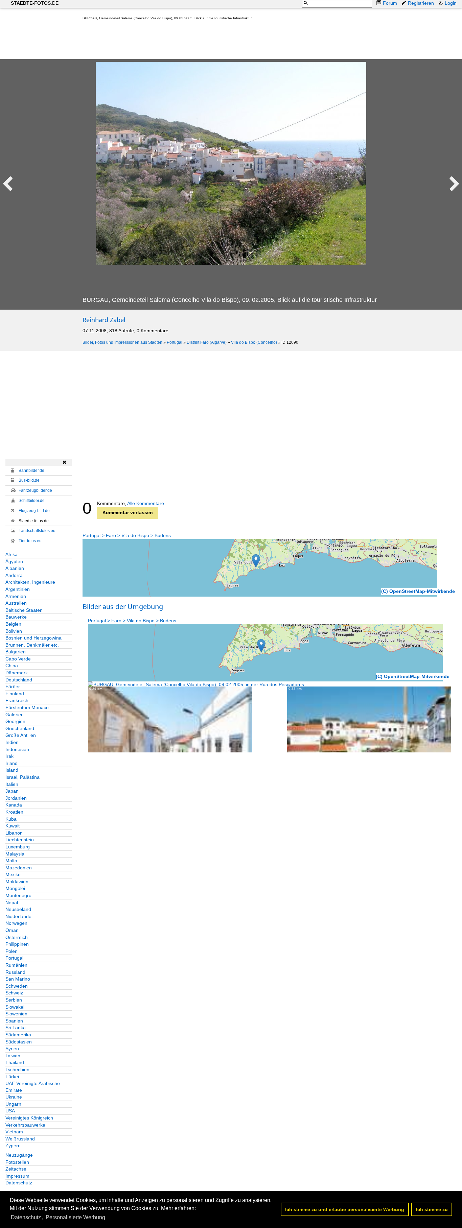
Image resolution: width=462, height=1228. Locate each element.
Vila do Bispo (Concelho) (254, 342)
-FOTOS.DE (35, 3)
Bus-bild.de (29, 480)
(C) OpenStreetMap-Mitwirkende (418, 591)
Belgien (13, 624)
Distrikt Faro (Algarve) (207, 342)
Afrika (11, 554)
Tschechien (17, 1069)
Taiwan (12, 1055)
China (11, 665)
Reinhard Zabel (104, 320)
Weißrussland (20, 1138)
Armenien (15, 596)
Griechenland (19, 728)
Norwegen (16, 923)
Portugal (174, 342)
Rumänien (16, 965)
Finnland (14, 693)
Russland (15, 972)
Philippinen (17, 944)
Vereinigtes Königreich (29, 1118)
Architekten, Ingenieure (30, 582)
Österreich (16, 937)
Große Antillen (20, 735)
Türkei (12, 1076)
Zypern (13, 1145)
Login (451, 3)
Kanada (13, 805)
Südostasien (18, 1041)
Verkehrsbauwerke (25, 1125)
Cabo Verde (18, 658)
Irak (9, 756)
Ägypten (14, 561)
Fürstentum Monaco (27, 707)
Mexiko (13, 874)
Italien (11, 784)
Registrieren (421, 3)
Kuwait (12, 825)
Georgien (15, 721)
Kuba (11, 819)
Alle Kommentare (145, 503)
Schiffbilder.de (32, 500)
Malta (11, 860)
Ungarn (13, 1104)
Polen (11, 951)
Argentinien (17, 589)
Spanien (14, 1021)
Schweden (16, 986)
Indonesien (17, 749)
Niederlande (18, 916)
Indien (12, 742)
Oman (12, 930)
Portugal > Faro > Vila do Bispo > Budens (127, 535)
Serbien (13, 1000)
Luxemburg (17, 846)
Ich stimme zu (432, 1209)
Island (11, 770)
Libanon (14, 833)
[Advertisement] (206, 41)
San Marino (17, 979)
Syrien (12, 1048)
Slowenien (16, 1013)
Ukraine (13, 1097)
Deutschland (18, 679)
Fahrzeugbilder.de (35, 490)
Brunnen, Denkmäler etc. (32, 645)
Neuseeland (18, 909)
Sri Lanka (15, 1027)
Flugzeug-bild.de (34, 510)
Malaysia (14, 854)
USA (10, 1110)
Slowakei (14, 1007)
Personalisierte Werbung (75, 1217)
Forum (390, 3)
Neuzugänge (19, 1155)
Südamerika (18, 1034)
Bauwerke (16, 617)
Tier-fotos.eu (30, 540)
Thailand (14, 1062)
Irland (11, 763)
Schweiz (14, 992)
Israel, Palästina (22, 777)
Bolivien (13, 631)
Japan (12, 791)
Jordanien (16, 798)
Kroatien (14, 812)
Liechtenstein (19, 839)
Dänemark (16, 672)
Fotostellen (17, 1162)
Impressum (17, 1176)
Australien (16, 603)
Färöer (12, 686)
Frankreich (16, 700)
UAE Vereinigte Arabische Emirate (32, 1087)
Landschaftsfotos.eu (37, 530)
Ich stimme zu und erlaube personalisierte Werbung (344, 1209)
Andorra (14, 575)
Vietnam (14, 1131)
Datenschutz (18, 1182)
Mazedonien (18, 867)
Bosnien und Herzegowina (33, 638)
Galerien (14, 714)
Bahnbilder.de (31, 470)
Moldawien (16, 881)
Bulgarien (15, 651)
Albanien (14, 568)
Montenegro (18, 895)
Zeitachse (15, 1169)
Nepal (11, 902)
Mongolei (15, 888)
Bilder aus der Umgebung (123, 606)
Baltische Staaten (24, 610)
